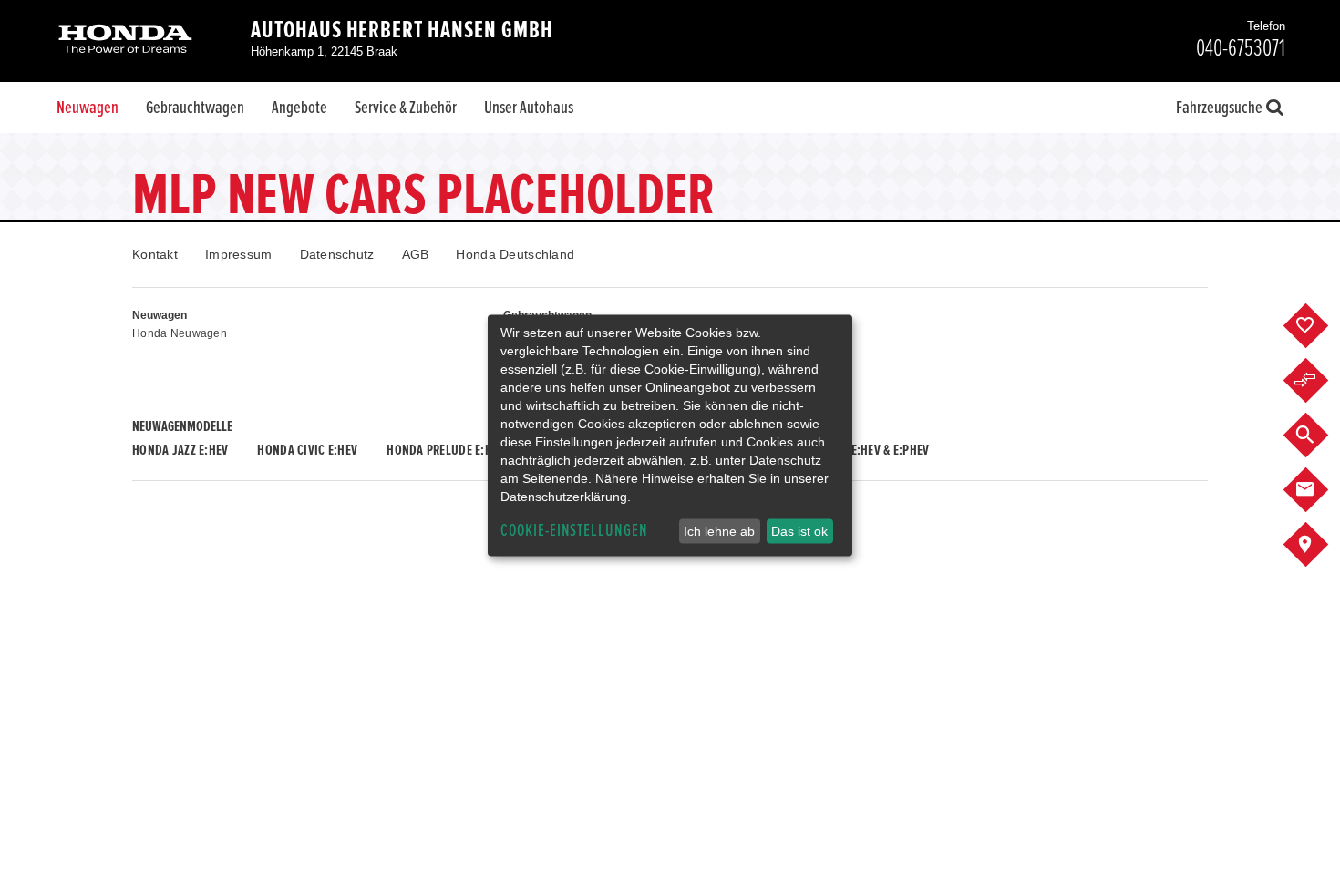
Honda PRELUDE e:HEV (445, 450)
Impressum (239, 254)
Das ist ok (799, 531)
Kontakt (155, 254)
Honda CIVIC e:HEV (307, 450)
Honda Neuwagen (179, 333)
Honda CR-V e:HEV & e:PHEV (857, 450)
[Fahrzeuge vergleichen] (1319, 381)
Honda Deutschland (515, 254)
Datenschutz (337, 254)
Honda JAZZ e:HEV (180, 450)
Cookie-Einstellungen (574, 530)
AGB (415, 254)
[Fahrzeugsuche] (1319, 435)
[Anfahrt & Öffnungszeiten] (1319, 545)
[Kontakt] (1319, 490)
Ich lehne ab (719, 531)
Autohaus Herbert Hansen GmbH (402, 30)
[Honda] (125, 40)
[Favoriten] (1319, 326)
